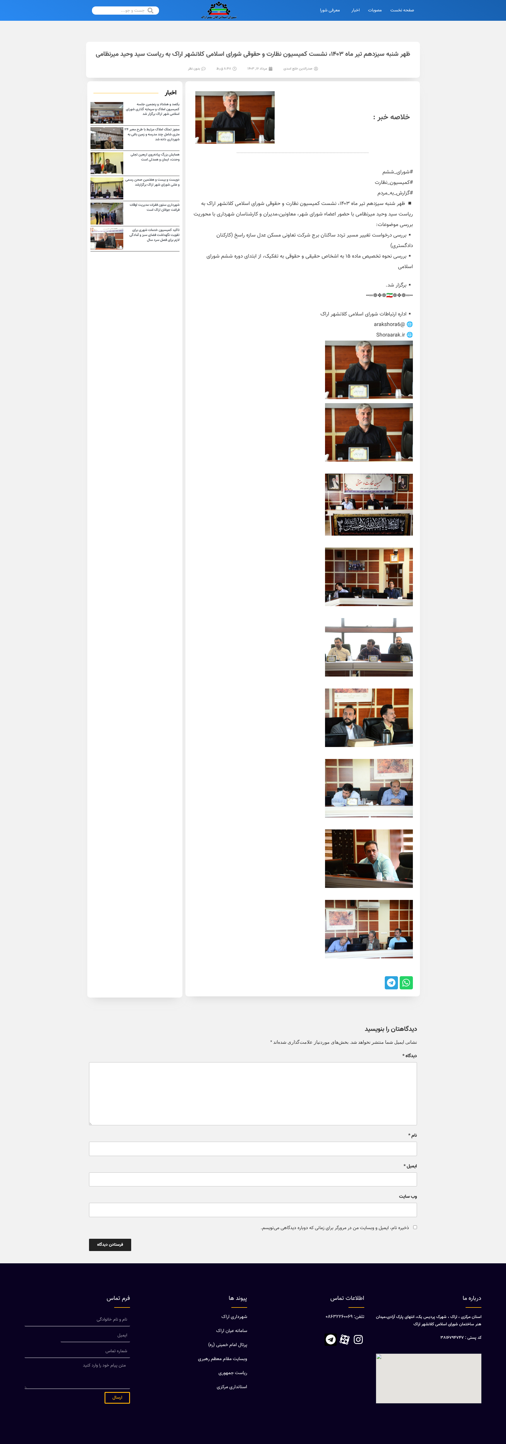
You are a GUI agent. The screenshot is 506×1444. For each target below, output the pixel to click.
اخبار (355, 10)
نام (412, 1135)
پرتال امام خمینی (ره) (227, 1345)
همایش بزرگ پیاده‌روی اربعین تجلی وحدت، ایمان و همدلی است (155, 157)
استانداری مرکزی (232, 1387)
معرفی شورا (330, 10)
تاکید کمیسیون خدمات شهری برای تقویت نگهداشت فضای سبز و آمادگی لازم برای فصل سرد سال (154, 235)
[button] (406, 982)
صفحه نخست (402, 10)
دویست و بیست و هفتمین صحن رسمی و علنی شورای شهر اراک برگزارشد (152, 182)
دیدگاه (409, 1056)
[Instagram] (358, 1339)
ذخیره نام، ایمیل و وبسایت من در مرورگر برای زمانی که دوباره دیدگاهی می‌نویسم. (335, 1228)
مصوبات (375, 10)
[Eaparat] (344, 1339)
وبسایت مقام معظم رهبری (222, 1359)
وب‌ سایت (408, 1196)
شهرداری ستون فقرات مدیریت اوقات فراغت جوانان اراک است (155, 207)
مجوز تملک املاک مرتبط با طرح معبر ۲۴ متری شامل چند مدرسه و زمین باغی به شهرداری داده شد (152, 134)
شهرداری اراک (234, 1317)
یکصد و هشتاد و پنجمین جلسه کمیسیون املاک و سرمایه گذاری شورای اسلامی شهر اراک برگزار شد (153, 109)
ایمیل (410, 1166)
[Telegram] (330, 1339)
